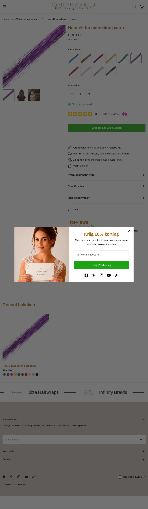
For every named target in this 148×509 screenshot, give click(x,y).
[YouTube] (109, 275)
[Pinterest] (94, 275)
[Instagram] (101, 275)
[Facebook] (86, 275)
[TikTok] (116, 275)
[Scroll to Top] (142, 490)
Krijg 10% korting (101, 265)
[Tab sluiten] (129, 230)
